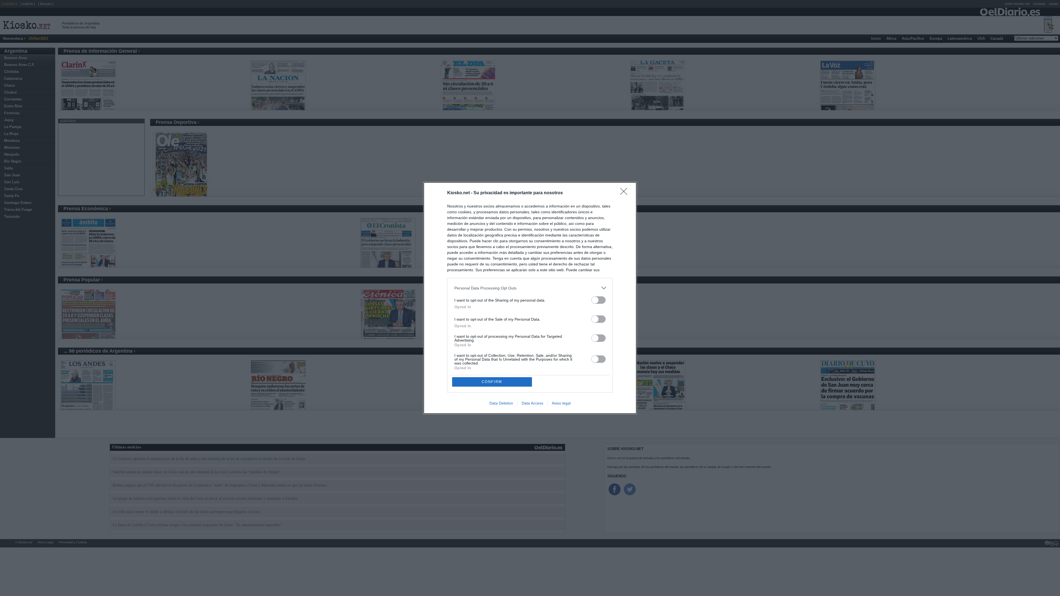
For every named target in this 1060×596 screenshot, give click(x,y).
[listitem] (530, 288)
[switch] (598, 300)
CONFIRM (492, 382)
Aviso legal (561, 403)
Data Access (532, 403)
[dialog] (530, 298)
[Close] (625, 193)
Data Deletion (501, 403)
